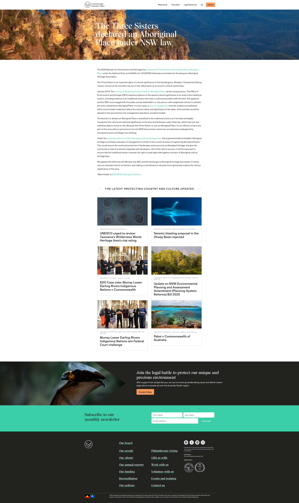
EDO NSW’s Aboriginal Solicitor (126, 174)
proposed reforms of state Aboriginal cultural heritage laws (134, 138)
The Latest (175, 5)
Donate (211, 5)
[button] (202, 5)
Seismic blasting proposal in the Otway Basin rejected (176, 235)
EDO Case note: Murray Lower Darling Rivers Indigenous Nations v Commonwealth (121, 286)
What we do (162, 5)
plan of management (158, 105)
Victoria (191, 229)
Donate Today (145, 391)
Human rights (107, 229)
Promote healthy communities (169, 278)
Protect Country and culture (169, 229)
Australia (121, 229)
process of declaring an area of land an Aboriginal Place (139, 91)
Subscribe (206, 421)
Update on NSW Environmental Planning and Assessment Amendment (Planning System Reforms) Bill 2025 (176, 288)
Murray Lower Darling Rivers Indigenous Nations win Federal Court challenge (122, 341)
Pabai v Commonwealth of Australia (172, 338)
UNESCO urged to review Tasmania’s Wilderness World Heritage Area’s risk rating (120, 236)
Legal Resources (190, 5)
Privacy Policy (188, 460)
